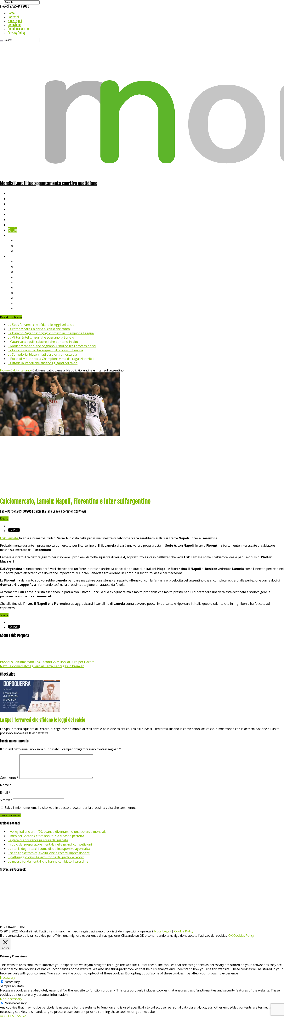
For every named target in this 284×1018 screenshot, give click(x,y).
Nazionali (15, 209)
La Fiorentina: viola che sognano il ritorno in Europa (45, 350)
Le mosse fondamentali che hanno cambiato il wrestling (48, 861)
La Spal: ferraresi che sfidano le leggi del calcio (41, 324)
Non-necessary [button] (11, 999)
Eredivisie (23, 292)
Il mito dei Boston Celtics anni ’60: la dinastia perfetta (46, 836)
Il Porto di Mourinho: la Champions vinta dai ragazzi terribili (51, 359)
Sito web (6, 800)
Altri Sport (16, 203)
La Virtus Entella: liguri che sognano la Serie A (41, 337)
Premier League (28, 271)
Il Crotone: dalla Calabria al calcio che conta (39, 329)
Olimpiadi (15, 224)
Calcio (12, 229)
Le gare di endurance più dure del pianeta (38, 840)
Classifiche (16, 256)
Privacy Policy (16, 33)
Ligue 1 (21, 287)
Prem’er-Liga (26, 303)
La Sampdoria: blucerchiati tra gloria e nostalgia (42, 354)
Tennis (20, 245)
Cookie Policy (183, 931)
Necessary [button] (7, 977)
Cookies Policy (243, 935)
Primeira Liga (26, 297)
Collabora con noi (19, 29)
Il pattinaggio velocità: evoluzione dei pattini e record (46, 857)
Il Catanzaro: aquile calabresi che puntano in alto (43, 342)
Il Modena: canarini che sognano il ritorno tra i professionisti (52, 346)
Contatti (13, 17)
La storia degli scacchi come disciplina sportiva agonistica (49, 848)
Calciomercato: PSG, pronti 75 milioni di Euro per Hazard (47, 662)
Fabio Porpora (9, 511)
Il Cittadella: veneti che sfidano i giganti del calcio (42, 363)
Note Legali (15, 21)
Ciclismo (14, 198)
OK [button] (230, 935)
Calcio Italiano (20, 370)
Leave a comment (64, 511)
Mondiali (14, 214)
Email (5, 792)
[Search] (1, 3)
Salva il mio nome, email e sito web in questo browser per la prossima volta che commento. (70, 807)
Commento (9, 777)
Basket (21, 250)
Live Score (16, 235)
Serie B (21, 266)
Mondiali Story (20, 219)
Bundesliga (24, 282)
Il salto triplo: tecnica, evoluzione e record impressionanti (49, 853)
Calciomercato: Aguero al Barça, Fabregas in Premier (42, 666)
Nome (5, 785)
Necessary (12, 982)
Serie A (21, 261)
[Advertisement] (142, 466)
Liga (18, 277)
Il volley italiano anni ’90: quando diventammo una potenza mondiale (57, 831)
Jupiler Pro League (30, 308)
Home (11, 13)
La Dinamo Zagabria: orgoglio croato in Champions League (51, 333)
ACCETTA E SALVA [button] (13, 1016)
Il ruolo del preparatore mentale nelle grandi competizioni (50, 844)
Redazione (14, 25)
